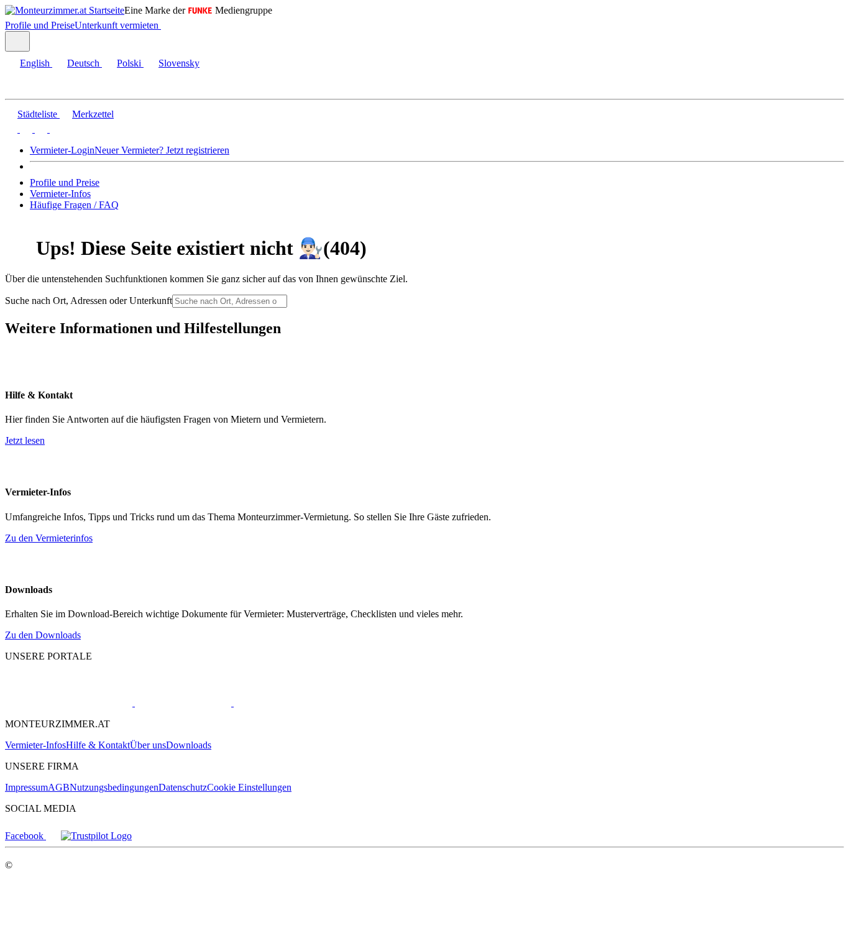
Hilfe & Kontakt (98, 745)
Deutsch (83, 63)
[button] (22, 88)
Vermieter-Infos (60, 193)
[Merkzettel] (165, 25)
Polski (129, 63)
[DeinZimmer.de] (297, 702)
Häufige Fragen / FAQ (74, 205)
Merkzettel (93, 114)
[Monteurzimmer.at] (68, 702)
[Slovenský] (54, 129)
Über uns (148, 745)
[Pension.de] (181, 702)
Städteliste (37, 114)
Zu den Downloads (43, 635)
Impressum (26, 787)
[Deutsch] (24, 129)
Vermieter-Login (62, 150)
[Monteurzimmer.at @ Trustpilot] (96, 835)
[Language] (17, 41)
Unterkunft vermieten (116, 25)
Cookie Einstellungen (249, 787)
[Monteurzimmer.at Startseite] (64, 10)
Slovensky (179, 63)
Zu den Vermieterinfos (49, 538)
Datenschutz (182, 787)
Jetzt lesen (25, 440)
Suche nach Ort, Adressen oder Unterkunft (88, 300)
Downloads (188, 745)
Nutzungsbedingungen (114, 787)
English (35, 63)
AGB (59, 787)
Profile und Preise (40, 25)
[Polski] (39, 129)
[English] (11, 129)
